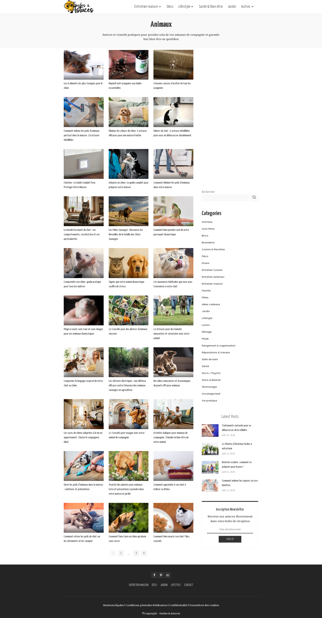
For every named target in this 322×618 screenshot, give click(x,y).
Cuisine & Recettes (213, 249)
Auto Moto (208, 228)
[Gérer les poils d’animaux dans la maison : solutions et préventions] (84, 466)
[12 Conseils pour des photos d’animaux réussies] (129, 310)
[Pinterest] (161, 575)
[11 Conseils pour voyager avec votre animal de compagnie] (129, 414)
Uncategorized (211, 393)
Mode (205, 338)
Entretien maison (212, 283)
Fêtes (205, 297)
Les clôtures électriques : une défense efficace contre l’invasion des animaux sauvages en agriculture (127, 386)
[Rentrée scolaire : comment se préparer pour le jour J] (210, 467)
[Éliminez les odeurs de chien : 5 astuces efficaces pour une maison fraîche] (129, 112)
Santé (205, 366)
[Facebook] (154, 575)
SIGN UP (230, 539)
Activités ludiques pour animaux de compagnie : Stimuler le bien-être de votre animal (171, 438)
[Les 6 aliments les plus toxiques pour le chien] (84, 65)
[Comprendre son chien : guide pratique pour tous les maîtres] (84, 263)
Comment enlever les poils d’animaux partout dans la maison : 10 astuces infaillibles (81, 135)
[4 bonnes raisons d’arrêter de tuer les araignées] (173, 65)
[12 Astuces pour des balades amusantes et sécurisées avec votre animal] (173, 310)
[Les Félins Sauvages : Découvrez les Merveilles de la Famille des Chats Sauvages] (129, 211)
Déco (205, 256)
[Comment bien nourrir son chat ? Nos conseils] (173, 518)
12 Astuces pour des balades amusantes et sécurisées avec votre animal (171, 334)
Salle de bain (210, 359)
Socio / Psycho (211, 373)
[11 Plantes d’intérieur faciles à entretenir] (210, 449)
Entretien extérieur (213, 276)
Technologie (209, 386)
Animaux (207, 221)
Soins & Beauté (211, 379)
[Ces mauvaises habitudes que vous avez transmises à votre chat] (173, 263)
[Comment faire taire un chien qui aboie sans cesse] (129, 518)
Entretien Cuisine (212, 270)
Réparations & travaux (216, 352)
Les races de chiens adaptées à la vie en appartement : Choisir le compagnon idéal (83, 438)
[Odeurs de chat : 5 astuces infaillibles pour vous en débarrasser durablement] (173, 112)
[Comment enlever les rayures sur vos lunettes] (210, 485)
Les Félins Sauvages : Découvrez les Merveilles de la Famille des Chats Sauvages (126, 235)
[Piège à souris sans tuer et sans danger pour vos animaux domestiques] (84, 310)
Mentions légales (113, 605)
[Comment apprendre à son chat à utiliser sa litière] (173, 466)
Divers (205, 263)
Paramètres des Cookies (204, 605)
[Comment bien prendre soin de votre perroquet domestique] (173, 211)
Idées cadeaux (211, 304)
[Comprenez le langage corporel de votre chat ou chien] (84, 362)
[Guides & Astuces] (79, 6)
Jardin (206, 311)
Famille (206, 290)
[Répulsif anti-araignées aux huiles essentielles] (129, 65)
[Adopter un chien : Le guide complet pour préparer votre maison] (129, 164)
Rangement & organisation (218, 345)
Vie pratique (209, 400)
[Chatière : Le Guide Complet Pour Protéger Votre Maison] (84, 164)
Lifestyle (207, 318)
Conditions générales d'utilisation (146, 605)
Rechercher (208, 191)
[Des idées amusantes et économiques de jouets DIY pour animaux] (173, 362)
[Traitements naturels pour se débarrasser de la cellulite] (210, 430)
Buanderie (208, 242)
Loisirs (206, 325)
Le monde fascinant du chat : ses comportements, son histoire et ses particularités (82, 235)
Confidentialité (178, 605)
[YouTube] (168, 575)
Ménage (207, 331)
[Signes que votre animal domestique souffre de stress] (129, 263)
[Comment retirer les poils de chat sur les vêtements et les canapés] (84, 518)
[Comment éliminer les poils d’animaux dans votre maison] (173, 164)
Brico (205, 235)
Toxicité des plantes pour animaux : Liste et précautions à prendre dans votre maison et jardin (126, 489)
